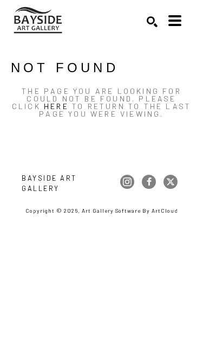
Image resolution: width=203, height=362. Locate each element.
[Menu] (174, 20)
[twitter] (170, 182)
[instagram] (127, 182)
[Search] (152, 21)
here (56, 106)
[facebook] (149, 182)
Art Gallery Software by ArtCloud (130, 210)
